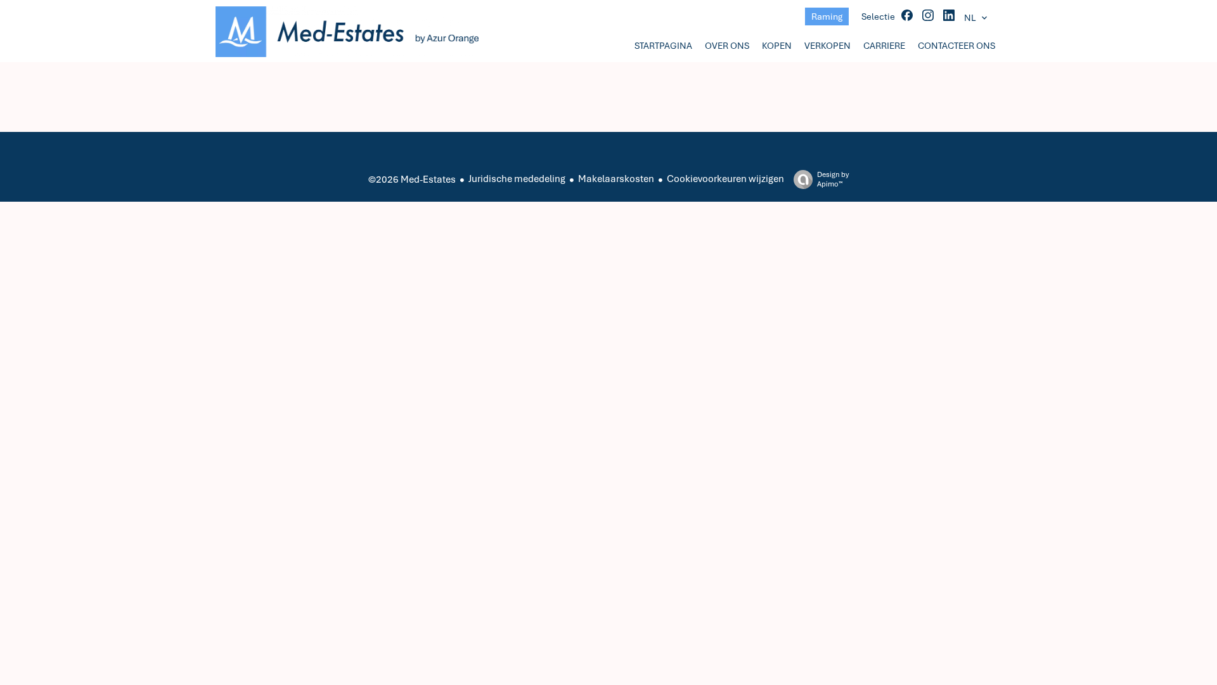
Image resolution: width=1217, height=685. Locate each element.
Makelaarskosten (616, 179)
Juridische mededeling (516, 179)
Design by (833, 179)
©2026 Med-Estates (412, 179)
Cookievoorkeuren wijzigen (725, 179)
